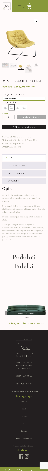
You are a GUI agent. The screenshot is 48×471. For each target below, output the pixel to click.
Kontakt (24, 431)
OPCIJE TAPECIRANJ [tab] (17, 165)
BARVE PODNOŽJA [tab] (16, 173)
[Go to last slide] (2, 302)
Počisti (6, 113)
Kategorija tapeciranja (13, 94)
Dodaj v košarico (31, 117)
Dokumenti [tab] (14, 181)
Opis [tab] (10, 157)
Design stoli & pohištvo (26, 140)
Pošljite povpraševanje (24, 127)
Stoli (24, 409)
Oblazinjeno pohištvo (13, 143)
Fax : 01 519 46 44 (24, 383)
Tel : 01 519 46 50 (24, 375)
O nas (24, 423)
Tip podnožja (9, 102)
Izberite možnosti (26, 313)
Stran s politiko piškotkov (24, 446)
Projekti (24, 416)
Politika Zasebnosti (24, 438)
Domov (24, 401)
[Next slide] (45, 302)
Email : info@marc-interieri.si (24, 391)
